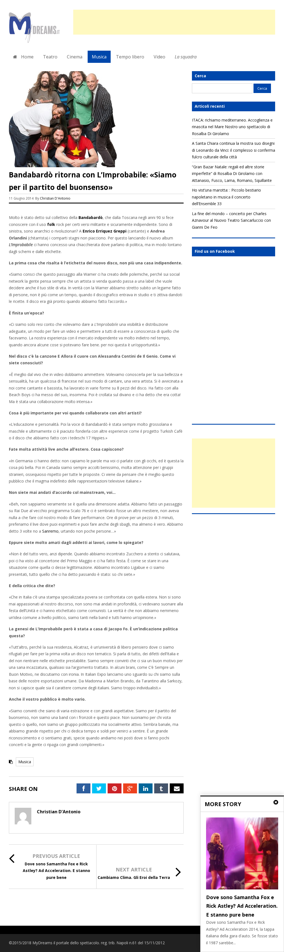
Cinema (74, 57)
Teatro (50, 57)
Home (27, 57)
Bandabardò (90, 217)
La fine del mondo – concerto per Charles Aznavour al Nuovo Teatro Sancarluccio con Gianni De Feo (231, 220)
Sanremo (50, 531)
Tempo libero (130, 57)
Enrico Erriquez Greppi (104, 231)
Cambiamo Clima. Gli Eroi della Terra (134, 877)
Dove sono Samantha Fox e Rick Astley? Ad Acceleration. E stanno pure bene (56, 870)
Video (159, 57)
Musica (99, 57)
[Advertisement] (174, 22)
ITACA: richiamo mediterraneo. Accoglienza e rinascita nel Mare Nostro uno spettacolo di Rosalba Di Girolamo (232, 126)
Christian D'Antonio (55, 198)
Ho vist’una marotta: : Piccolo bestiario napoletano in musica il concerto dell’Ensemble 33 (226, 196)
